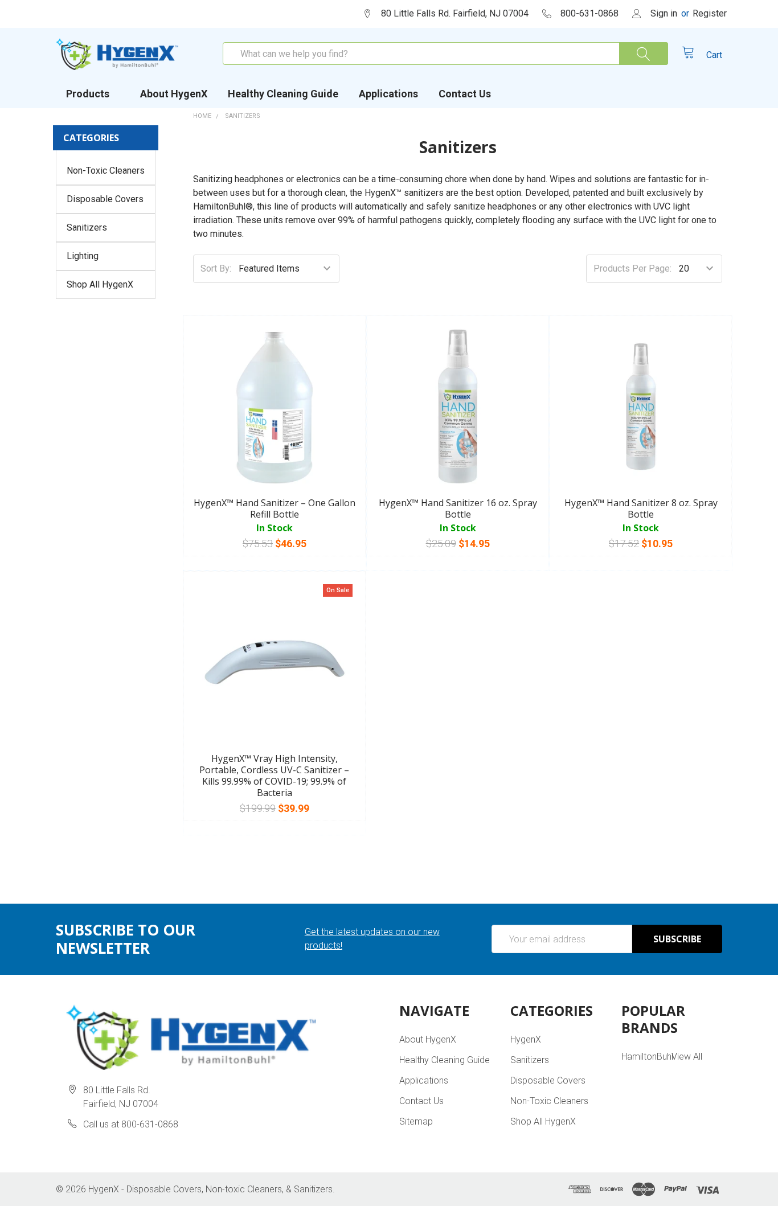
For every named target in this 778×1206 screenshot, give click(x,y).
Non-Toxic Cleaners (106, 170)
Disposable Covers (105, 199)
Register (710, 13)
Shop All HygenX (100, 284)
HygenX (525, 1039)
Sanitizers (87, 227)
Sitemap (416, 1121)
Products (87, 94)
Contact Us (465, 94)
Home (202, 116)
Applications (388, 94)
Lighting (83, 256)
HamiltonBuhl (647, 1056)
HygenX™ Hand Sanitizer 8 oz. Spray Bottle (641, 508)
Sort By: (215, 268)
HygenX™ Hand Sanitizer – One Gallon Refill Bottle (274, 508)
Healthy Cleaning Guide (283, 94)
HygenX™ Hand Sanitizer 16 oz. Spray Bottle (458, 508)
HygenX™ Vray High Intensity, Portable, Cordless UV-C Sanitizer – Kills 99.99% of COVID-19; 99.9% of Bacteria (274, 775)
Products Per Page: (632, 268)
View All (686, 1056)
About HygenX (173, 94)
